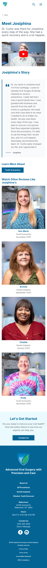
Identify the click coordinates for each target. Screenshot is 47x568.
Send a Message (23, 526)
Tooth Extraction (12, 170)
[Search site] (33, 4)
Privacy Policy (23, 549)
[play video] (23, 54)
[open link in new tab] (20, 532)
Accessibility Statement (23, 556)
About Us (24, 483)
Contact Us (23, 438)
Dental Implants (23, 492)
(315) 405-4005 (23, 524)
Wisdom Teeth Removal (23, 496)
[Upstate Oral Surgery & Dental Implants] (5, 4)
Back (6, 15)
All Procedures (23, 487)
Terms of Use (23, 552)
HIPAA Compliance (23, 560)
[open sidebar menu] (40, 4)
